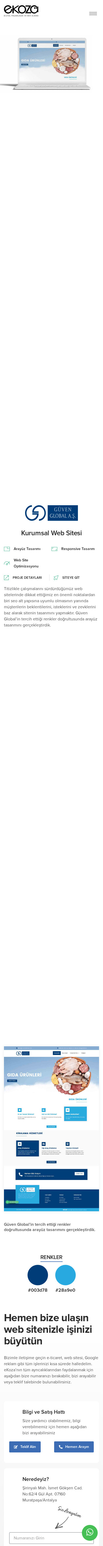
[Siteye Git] (56, 577)
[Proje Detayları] (6, 577)
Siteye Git (71, 578)
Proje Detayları (27, 578)
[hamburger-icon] (93, 13)
